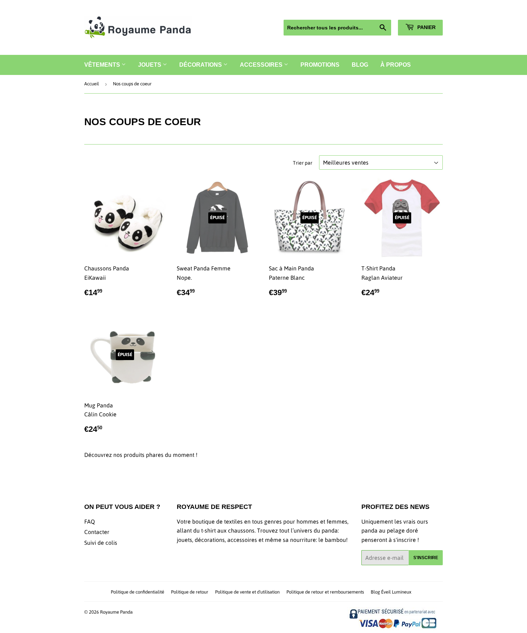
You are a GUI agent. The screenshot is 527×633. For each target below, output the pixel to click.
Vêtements (103, 65)
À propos (395, 65)
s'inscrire (425, 557)
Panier (426, 27)
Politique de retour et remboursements (325, 592)
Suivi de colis (100, 542)
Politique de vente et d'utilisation (247, 592)
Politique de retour (189, 592)
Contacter (96, 532)
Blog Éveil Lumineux (391, 592)
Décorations (201, 65)
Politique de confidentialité (137, 592)
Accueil (91, 83)
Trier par (302, 163)
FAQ (89, 521)
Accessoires (262, 65)
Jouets (150, 65)
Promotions (320, 65)
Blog (360, 65)
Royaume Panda (116, 612)
